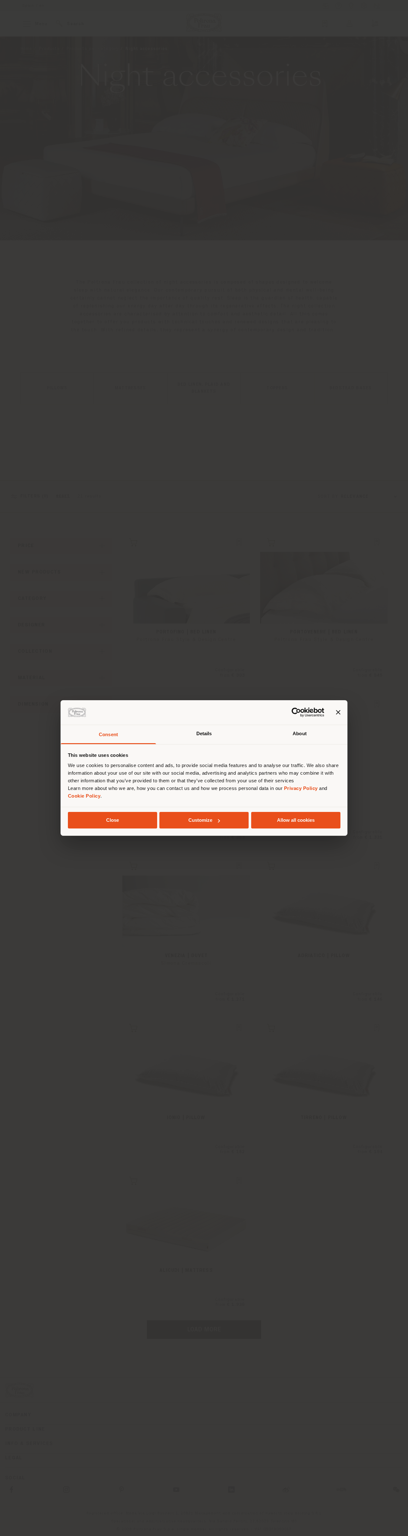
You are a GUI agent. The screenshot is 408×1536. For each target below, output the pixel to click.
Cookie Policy (84, 796)
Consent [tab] (108, 734)
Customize (200, 820)
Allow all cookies (296, 820)
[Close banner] (338, 712)
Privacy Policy (301, 788)
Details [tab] (204, 733)
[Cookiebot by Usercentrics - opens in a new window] (296, 712)
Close (112, 820)
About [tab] (300, 733)
